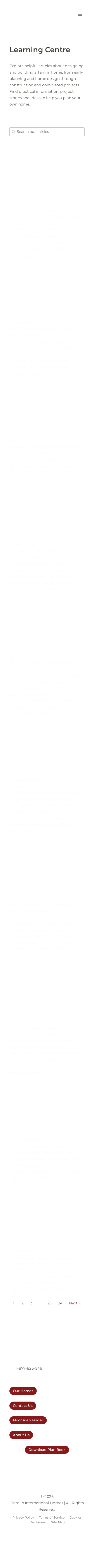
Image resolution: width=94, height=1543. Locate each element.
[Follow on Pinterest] (55, 1463)
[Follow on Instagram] (29, 1463)
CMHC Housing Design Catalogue (38, 1146)
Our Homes (23, 1391)
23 (50, 1303)
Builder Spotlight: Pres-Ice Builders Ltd (43, 1257)
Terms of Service (51, 1517)
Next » (74, 1303)
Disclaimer (38, 1522)
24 (60, 1303)
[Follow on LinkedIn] (64, 1463)
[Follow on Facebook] (38, 1463)
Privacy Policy (23, 1517)
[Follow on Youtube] (47, 1463)
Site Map (57, 1522)
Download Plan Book (47, 1450)
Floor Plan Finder (28, 1420)
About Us (21, 1435)
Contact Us (23, 1406)
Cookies (76, 1517)
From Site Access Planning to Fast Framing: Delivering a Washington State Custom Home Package (44, 217)
